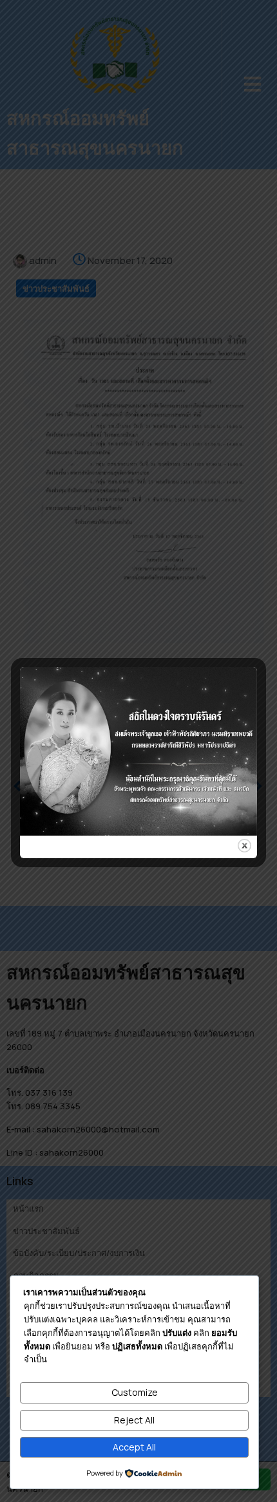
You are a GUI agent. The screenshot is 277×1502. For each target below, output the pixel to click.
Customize (134, 1392)
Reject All (134, 1420)
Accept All (134, 1447)
